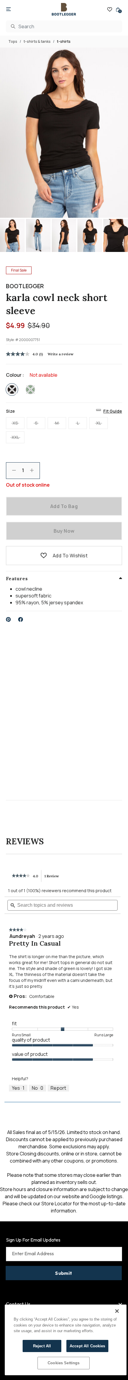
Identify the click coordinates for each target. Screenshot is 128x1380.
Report (58, 1088)
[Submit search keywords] (13, 26)
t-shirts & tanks (37, 41)
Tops (12, 41)
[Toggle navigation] (8, 9)
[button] (43, 556)
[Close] (117, 1311)
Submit (63, 1273)
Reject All (42, 1346)
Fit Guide (112, 411)
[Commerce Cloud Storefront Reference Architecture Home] (64, 9)
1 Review (53, 878)
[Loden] (30, 389)
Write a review (61, 354)
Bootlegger (25, 286)
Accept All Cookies (87, 1346)
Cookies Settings (63, 1363)
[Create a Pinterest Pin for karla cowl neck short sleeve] (8, 619)
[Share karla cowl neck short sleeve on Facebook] (20, 619)
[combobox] (64, 26)
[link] (21, 875)
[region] (66, 1340)
